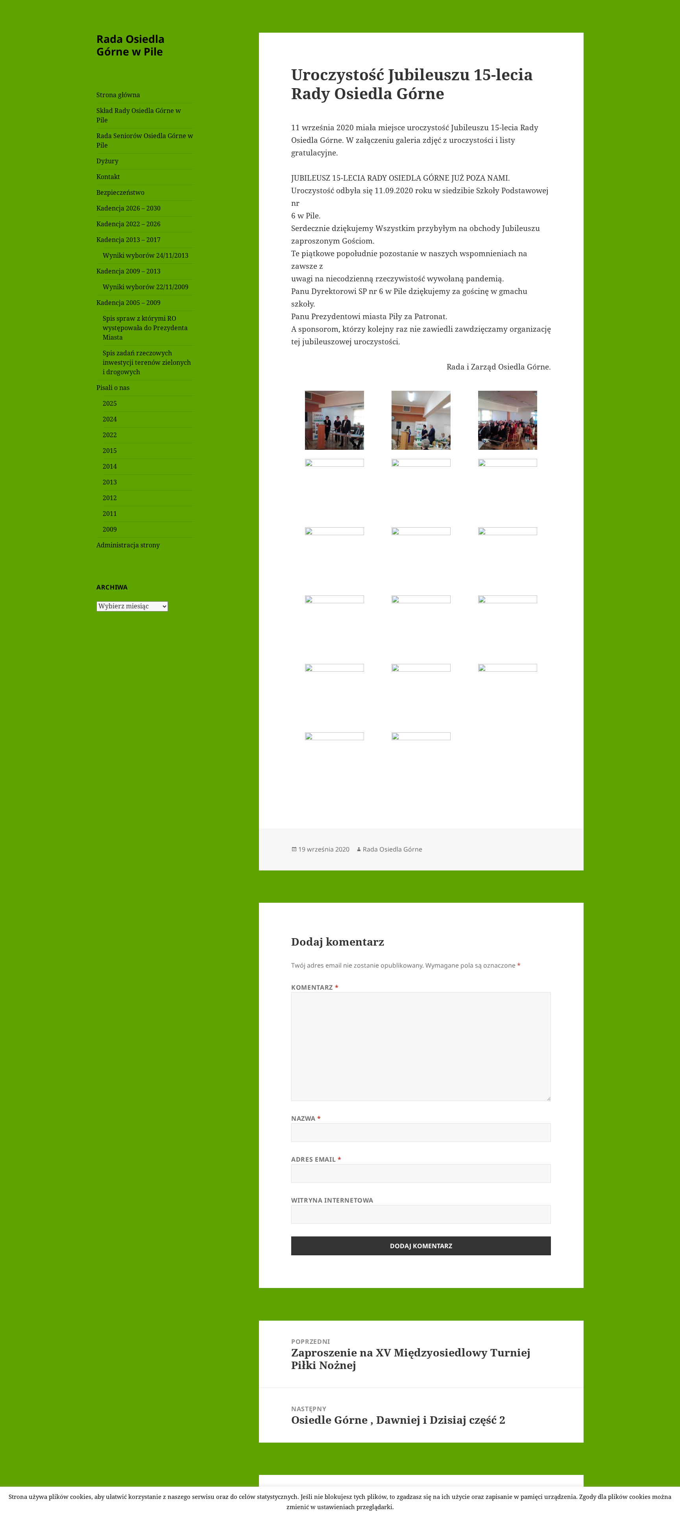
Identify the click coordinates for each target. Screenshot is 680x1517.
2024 (110, 419)
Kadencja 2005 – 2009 (128, 302)
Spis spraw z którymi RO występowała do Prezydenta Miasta (145, 328)
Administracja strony (128, 545)
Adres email (316, 1159)
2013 (110, 482)
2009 (110, 529)
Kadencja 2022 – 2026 (128, 224)
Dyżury (107, 161)
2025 (110, 403)
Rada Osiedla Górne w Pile (130, 45)
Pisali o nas (112, 387)
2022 (110, 435)
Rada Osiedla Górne (392, 849)
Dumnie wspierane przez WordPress (346, 1495)
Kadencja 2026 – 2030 (128, 208)
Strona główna (118, 95)
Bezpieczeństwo (120, 192)
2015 (110, 450)
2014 (110, 466)
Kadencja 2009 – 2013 (128, 271)
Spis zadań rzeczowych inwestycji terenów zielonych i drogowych (147, 362)
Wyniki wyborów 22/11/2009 (145, 287)
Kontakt (108, 176)
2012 (110, 497)
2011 (110, 513)
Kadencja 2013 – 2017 (128, 239)
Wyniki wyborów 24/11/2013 (145, 255)
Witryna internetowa (332, 1200)
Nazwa (306, 1118)
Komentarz (314, 987)
